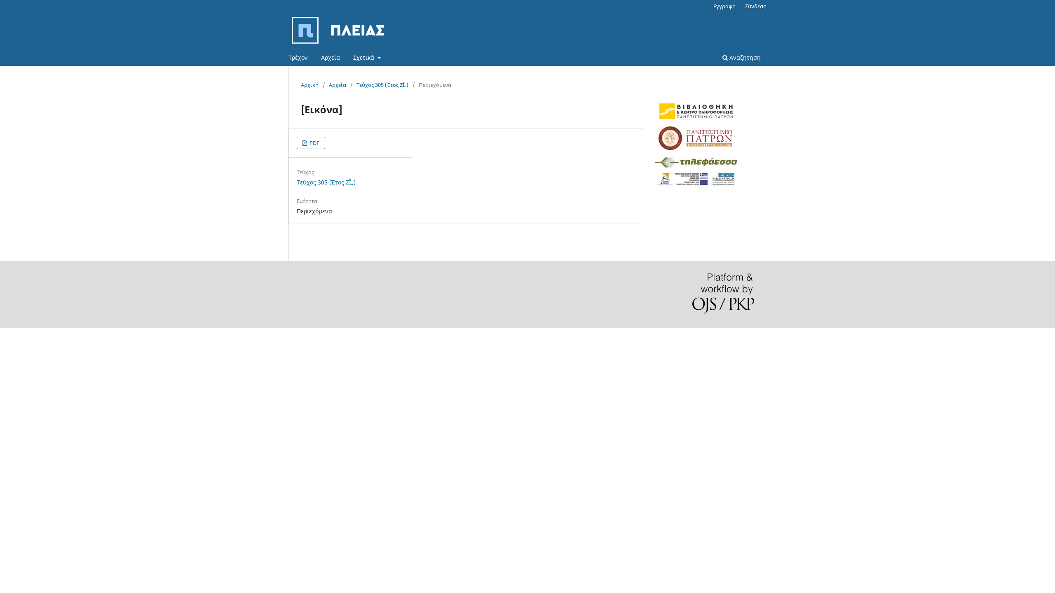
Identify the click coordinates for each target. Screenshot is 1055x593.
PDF (313, 143)
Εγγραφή (724, 6)
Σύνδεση (756, 6)
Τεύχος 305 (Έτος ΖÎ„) (382, 85)
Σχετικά (364, 57)
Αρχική (310, 85)
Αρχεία (330, 57)
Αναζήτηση (744, 57)
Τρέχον (298, 57)
